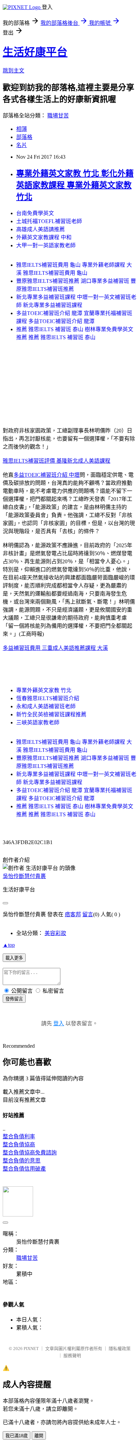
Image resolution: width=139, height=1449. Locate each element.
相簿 (21, 129)
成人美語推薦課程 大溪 (80, 648)
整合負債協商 (19, 1144)
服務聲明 (72, 1355)
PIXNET (31, 1348)
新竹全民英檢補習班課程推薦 (51, 714)
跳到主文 (13, 70)
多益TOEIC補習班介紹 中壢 (46, 475)
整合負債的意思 (21, 1160)
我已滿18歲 (16, 1435)
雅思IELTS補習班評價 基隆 (35, 461)
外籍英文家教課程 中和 (44, 237)
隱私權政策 (120, 1348)
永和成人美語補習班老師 (46, 706)
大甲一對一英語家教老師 (46, 245)
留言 (87, 914)
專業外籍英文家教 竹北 (44, 690)
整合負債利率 (19, 1136)
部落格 (24, 137)
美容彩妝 (55, 933)
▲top (9, 945)
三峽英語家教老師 (37, 722)
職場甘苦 (58, 115)
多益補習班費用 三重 (28, 648)
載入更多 (14, 958)
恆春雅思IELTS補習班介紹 (47, 698)
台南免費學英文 (35, 213)
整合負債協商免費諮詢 (30, 1152)
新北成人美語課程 (88, 461)
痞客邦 (73, 914)
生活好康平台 (35, 52)
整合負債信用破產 (24, 1169)
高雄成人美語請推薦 (40, 229)
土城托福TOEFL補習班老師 (49, 221)
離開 (38, 1435)
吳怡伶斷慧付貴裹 (24, 876)
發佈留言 (14, 998)
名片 (21, 145)
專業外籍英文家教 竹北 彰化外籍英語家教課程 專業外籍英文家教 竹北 (75, 185)
